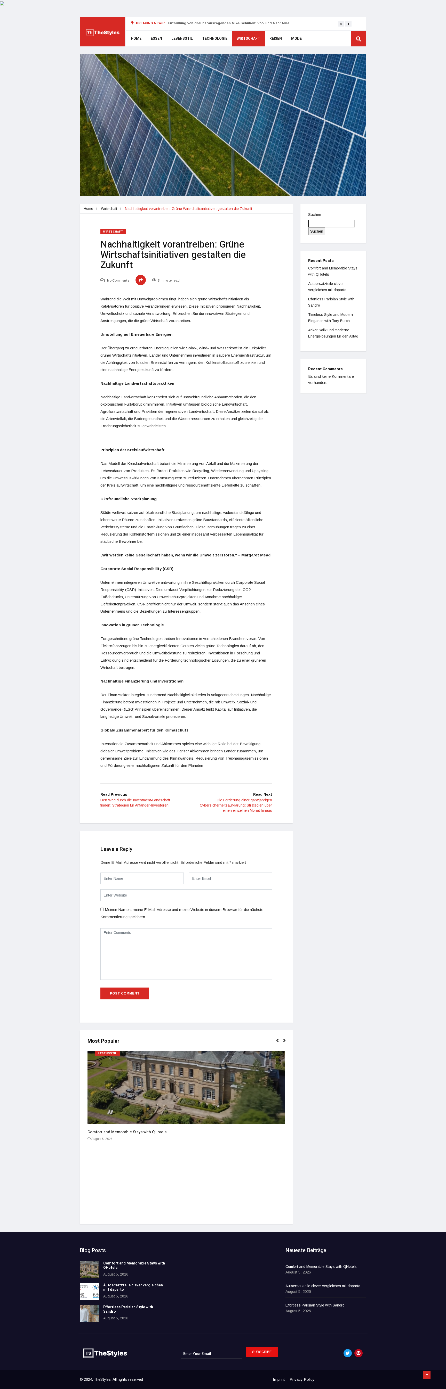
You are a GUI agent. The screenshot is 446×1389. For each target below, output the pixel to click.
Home (136, 38)
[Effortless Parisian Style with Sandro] (89, 1313)
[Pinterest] (358, 1353)
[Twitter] (348, 1353)
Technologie (214, 38)
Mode (296, 38)
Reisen (275, 38)
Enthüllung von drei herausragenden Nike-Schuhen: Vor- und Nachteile (228, 23)
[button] (341, 24)
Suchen (314, 214)
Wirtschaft (248, 38)
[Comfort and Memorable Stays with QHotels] (89, 1269)
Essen (156, 38)
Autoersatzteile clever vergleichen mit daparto (133, 1287)
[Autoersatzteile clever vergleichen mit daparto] (89, 1291)
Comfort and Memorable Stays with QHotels (126, 1132)
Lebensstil (182, 38)
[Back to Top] (427, 1375)
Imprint (279, 1379)
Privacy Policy (302, 1379)
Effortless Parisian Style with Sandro (128, 1309)
